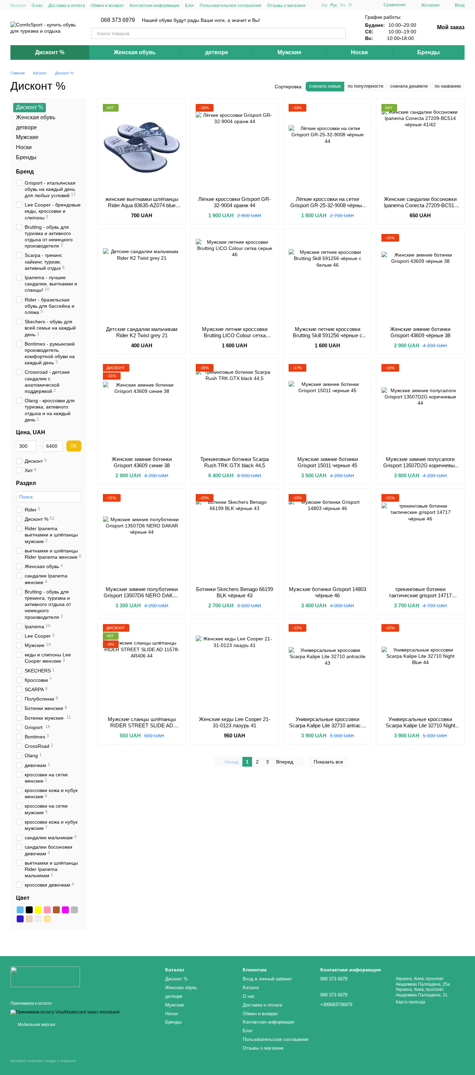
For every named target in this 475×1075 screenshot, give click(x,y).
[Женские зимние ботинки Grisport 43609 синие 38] (141, 407)
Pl (350, 5)
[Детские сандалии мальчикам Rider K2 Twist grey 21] (141, 277)
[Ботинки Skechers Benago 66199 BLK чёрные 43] (234, 537)
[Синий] (20, 919)
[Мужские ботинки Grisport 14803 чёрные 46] (327, 537)
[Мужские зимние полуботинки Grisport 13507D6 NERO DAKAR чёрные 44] (141, 537)
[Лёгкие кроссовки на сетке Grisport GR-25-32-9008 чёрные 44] (327, 147)
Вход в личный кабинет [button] (267, 978)
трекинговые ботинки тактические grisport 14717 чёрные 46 (420, 595)
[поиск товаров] (340, 33)
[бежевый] (47, 919)
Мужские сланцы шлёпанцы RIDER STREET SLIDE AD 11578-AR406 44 (142, 725)
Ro (343, 5)
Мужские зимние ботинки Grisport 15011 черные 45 (327, 462)
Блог (189, 5)
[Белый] (38, 919)
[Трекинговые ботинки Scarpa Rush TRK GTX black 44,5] (234, 407)
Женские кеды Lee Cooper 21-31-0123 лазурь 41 (234, 722)
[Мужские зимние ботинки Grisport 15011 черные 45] (327, 407)
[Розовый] (47, 910)
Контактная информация (154, 5)
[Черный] (29, 910)
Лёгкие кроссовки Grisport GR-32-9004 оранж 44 (234, 202)
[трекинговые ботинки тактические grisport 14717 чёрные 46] (420, 537)
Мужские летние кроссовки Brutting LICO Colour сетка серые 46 (234, 335)
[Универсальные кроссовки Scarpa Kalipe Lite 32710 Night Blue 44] (420, 667)
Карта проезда (410, 1002)
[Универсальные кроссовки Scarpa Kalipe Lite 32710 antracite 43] (327, 667)
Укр (324, 5)
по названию (448, 86)
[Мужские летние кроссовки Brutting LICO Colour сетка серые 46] (234, 277)
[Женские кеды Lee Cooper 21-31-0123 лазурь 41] (234, 667)
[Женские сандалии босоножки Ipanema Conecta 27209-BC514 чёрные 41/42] (420, 147)
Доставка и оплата (66, 5)
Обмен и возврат (107, 5)
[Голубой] (20, 910)
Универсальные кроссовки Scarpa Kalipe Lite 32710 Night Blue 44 (420, 725)
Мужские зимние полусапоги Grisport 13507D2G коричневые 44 (420, 465)
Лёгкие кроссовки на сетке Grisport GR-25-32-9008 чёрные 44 (327, 205)
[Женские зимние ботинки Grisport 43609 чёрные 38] (420, 277)
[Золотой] (29, 919)
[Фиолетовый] (65, 910)
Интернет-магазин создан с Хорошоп (43, 1061)
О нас (37, 5)
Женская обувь (135, 52)
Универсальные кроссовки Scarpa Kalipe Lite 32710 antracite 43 (327, 725)
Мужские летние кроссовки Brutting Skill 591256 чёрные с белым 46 (327, 335)
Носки (359, 52)
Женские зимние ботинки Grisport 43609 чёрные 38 (420, 332)
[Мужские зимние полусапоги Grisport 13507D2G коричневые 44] (420, 407)
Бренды (428, 52)
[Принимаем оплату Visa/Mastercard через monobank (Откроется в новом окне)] (65, 1012)
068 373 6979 (118, 20)
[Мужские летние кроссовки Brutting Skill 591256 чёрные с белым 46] (327, 277)
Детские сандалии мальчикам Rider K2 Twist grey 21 (141, 332)
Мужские (289, 52)
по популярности (365, 86)
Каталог (18, 5)
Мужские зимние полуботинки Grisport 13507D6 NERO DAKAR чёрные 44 (142, 595)
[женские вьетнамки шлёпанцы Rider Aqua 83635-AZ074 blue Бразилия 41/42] (141, 147)
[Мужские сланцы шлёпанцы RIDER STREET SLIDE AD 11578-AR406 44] (141, 667)
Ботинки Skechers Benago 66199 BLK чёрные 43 (234, 592)
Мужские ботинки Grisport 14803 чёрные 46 (327, 592)
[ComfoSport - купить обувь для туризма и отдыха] (45, 976)
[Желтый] (38, 910)
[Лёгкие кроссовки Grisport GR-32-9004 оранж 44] (234, 147)
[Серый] (74, 910)
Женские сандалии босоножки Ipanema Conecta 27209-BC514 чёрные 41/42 (420, 205)
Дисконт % (49, 52)
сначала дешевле (409, 86)
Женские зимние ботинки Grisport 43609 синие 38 (142, 462)
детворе (216, 52)
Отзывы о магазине (286, 5)
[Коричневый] (56, 910)
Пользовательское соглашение (230, 5)
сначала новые (325, 86)
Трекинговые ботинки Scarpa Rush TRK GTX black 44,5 (234, 462)
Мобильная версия (36, 1024)
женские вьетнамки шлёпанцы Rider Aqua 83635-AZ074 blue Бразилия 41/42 (141, 205)
